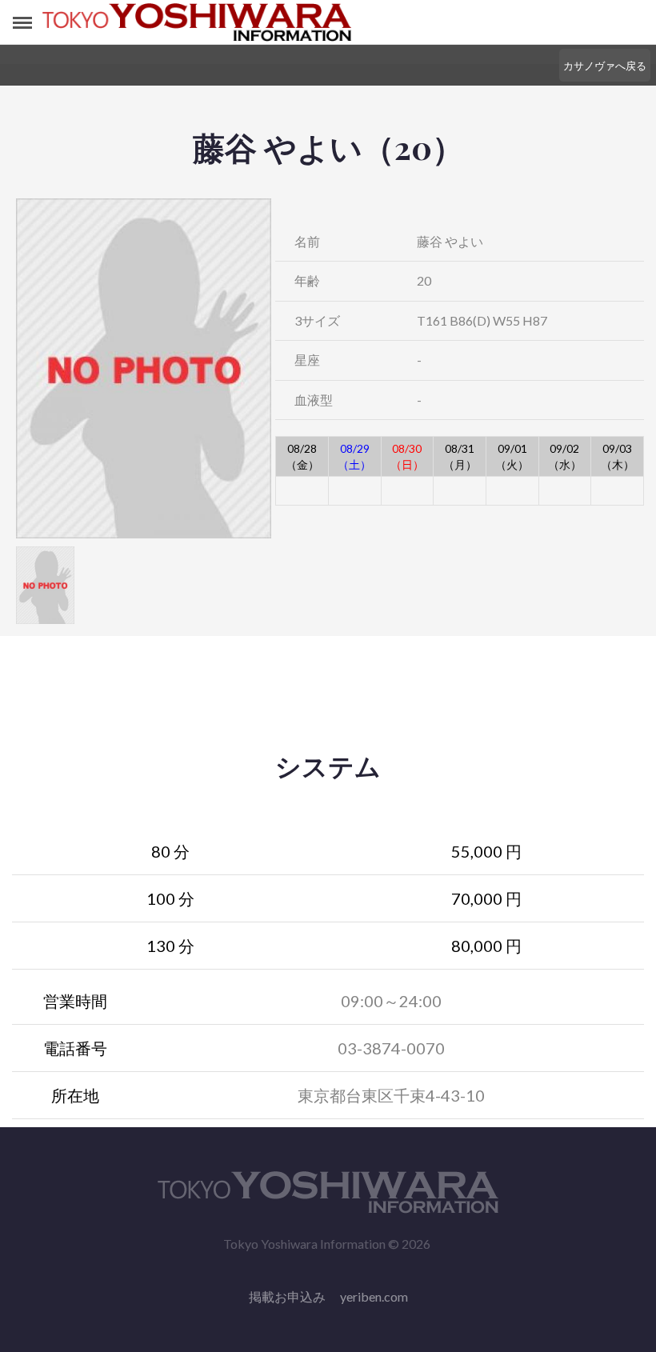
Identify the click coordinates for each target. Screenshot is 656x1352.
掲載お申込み (287, 1296)
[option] (143, 368)
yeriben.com (374, 1296)
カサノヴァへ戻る (604, 65)
